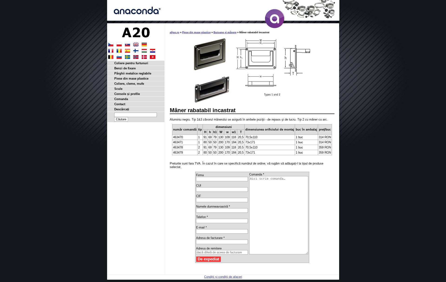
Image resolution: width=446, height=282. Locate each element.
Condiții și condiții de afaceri (223, 277)
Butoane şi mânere (224, 32)
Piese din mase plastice (196, 32)
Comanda (121, 99)
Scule (118, 89)
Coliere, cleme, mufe (129, 83)
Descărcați (121, 109)
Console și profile (127, 94)
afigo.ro (174, 32)
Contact (119, 104)
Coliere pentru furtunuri (131, 63)
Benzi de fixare (125, 68)
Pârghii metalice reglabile (132, 73)
